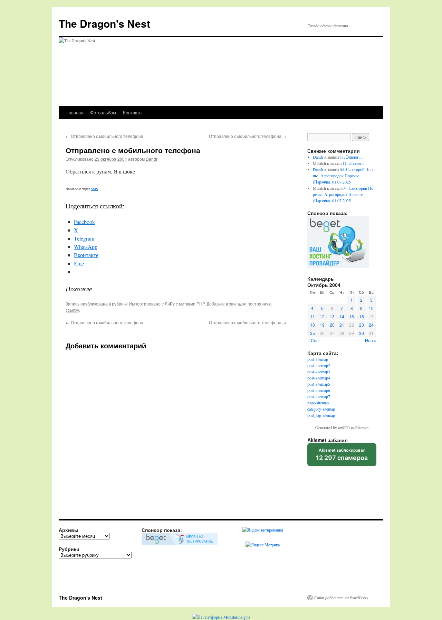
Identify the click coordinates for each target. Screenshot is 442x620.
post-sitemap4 (318, 378)
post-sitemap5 (318, 384)
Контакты (132, 112)
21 (341, 325)
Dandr (151, 159)
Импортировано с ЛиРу (152, 304)
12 (322, 316)
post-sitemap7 (318, 396)
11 (312, 316)
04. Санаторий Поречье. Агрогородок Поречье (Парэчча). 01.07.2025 (344, 176)
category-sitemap (321, 409)
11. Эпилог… (351, 157)
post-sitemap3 (318, 371)
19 (322, 325)
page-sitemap (318, 402)
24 (371, 325)
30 (361, 333)
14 (341, 316)
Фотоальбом (103, 112)
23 (361, 325)
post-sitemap (317, 359)
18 (312, 325)
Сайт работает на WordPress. (341, 597)
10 (371, 308)
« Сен (313, 340)
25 (312, 333)
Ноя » (370, 340)
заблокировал (342, 457)
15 (351, 316)
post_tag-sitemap (321, 415)
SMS (94, 188)
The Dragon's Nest (104, 23)
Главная (74, 112)
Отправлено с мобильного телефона (104, 136)
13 (332, 316)
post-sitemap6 (318, 390)
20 (332, 325)
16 (361, 316)
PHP (200, 304)
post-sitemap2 (318, 365)
